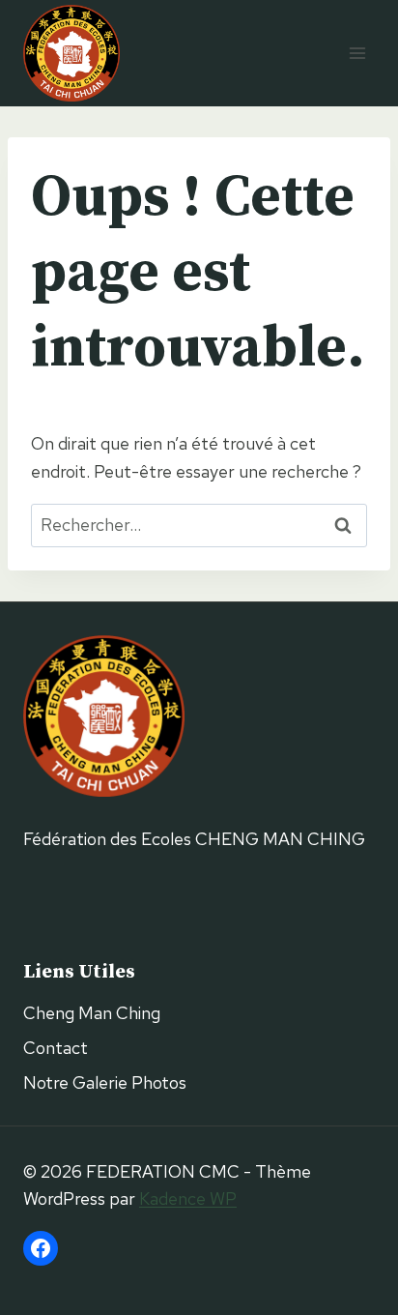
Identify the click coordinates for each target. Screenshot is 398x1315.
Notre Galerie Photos (104, 1082)
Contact (55, 1048)
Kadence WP (188, 1198)
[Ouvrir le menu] (357, 53)
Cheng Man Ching (91, 1013)
